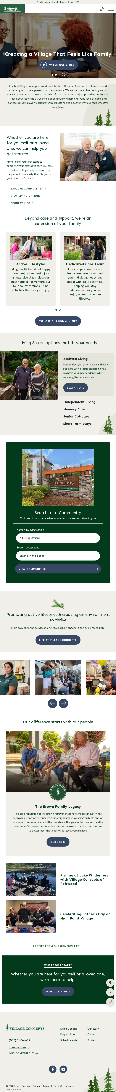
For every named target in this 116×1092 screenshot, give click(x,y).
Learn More (75, 387)
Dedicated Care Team (85, 264)
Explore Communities (27, 188)
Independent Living (79, 402)
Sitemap (37, 1086)
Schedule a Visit (58, 991)
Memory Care (74, 409)
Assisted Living (75, 359)
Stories (91, 1040)
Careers (92, 1034)
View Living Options (26, 195)
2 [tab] (56, 75)
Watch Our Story (63, 64)
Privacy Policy (50, 1086)
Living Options (68, 1028)
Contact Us (18, 1047)
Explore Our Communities (58, 321)
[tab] (86, 357)
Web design (66, 1086)
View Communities (32, 569)
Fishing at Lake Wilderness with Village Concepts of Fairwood (84, 879)
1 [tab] (52, 75)
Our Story (58, 842)
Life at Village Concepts (58, 640)
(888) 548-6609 (19, 1040)
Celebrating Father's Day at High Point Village (85, 916)
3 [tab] (59, 75)
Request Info (20, 203)
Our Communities (22, 1053)
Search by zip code (28, 547)
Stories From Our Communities (56, 946)
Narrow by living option (30, 529)
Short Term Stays (77, 424)
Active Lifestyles (31, 264)
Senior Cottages (76, 416)
